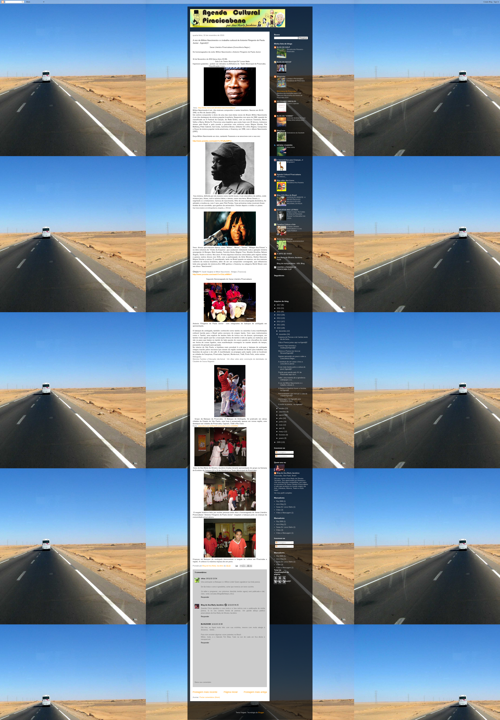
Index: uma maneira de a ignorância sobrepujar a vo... (291, 379)
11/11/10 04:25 (233, 605)
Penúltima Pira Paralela (295, 183)
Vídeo (278, 510)
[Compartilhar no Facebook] (248, 566)
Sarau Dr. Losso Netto (284, 507)
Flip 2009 (279, 501)
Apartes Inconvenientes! (295, 241)
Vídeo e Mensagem (283, 513)
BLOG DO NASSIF (284, 62)
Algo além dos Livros (285, 180)
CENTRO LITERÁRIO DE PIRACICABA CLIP (286, 268)
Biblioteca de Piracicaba (286, 91)
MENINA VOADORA (284, 145)
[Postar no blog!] (243, 566)
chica (203, 579)
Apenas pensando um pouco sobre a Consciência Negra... (292, 357)
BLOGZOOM (206, 624)
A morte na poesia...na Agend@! (290, 404)
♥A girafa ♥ (290, 162)
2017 (279, 305)
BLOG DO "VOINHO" (285, 116)
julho (281, 418)
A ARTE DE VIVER (284, 254)
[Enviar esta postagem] (236, 566)
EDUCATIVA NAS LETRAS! (287, 210)
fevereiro (282, 435)
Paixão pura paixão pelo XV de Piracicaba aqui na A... (290, 373)
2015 (279, 312)
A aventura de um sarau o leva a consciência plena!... (290, 363)
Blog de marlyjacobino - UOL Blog (291, 263)
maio (281, 425)
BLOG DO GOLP (283, 47)
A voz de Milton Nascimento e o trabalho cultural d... (290, 384)
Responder (205, 597)
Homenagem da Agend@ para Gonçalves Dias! (289, 400)
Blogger (261, 712)
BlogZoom (281, 131)
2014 (279, 315)
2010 (279, 328)
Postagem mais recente (205, 692)
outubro (282, 408)
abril (281, 428)
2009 (279, 442)
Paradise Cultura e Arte (286, 224)
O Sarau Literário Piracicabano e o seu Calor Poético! (294, 229)
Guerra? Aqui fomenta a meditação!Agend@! (287, 347)
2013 (279, 318)
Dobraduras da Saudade (295, 133)
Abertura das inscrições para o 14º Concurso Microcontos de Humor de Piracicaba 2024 (289, 95)
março (281, 432)
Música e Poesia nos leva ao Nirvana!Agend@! (289, 352)
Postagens (281, 452)
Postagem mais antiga (255, 692)
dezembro (283, 331)
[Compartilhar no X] (246, 566)
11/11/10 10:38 (217, 624)
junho (281, 422)
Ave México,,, (281, 177)
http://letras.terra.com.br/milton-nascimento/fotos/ (216, 108)
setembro (282, 412)
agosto (282, 415)
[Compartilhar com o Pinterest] (251, 566)
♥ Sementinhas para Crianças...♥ (290, 160)
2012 (279, 321)
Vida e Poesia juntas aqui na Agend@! (292, 342)
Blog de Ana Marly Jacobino (212, 605)
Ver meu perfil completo (283, 493)
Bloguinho (281, 77)
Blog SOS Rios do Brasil (287, 195)
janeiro (281, 438)
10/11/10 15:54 (211, 579)
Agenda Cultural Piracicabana (289, 174)
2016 (279, 308)
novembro (283, 334)
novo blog (279, 504)
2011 (279, 325)
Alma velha (291, 147)
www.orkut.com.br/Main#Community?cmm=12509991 (218, 426)
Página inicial (231, 692)
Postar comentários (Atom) (209, 697)
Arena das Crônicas (285, 239)
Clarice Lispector (293, 103)
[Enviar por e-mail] (241, 566)
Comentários (282, 456)
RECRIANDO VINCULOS (286, 101)
